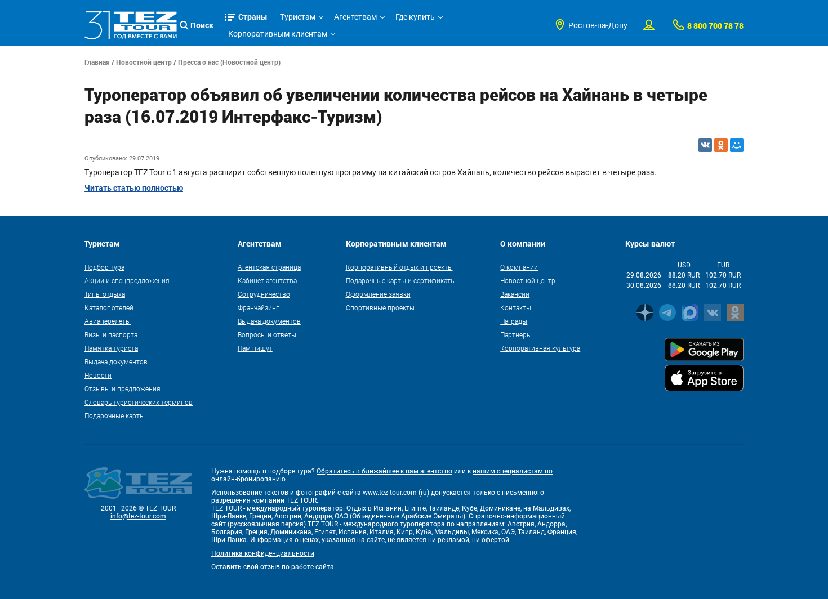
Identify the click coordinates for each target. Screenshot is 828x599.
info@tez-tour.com (138, 516)
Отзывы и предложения (122, 388)
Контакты (515, 307)
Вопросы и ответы (267, 334)
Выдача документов (116, 361)
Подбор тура (104, 266)
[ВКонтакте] (705, 145)
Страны (253, 16)
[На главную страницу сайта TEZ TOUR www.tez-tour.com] (130, 25)
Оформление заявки (378, 293)
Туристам (297, 16)
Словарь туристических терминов (138, 401)
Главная (97, 61)
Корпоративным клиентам (277, 33)
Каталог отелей (108, 307)
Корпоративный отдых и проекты (399, 266)
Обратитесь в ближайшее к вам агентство (384, 471)
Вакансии (514, 293)
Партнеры (516, 334)
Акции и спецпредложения (127, 280)
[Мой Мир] (737, 145)
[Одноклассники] (721, 145)
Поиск (201, 25)
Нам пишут (255, 347)
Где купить (415, 16)
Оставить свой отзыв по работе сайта (272, 567)
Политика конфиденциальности (262, 553)
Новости (98, 374)
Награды (513, 320)
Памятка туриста (111, 347)
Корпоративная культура (540, 347)
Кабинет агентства (267, 280)
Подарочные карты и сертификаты (401, 280)
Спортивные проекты (380, 307)
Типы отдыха (104, 293)
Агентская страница (269, 266)
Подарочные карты (114, 415)
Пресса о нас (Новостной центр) (229, 61)
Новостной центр (144, 61)
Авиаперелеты (107, 320)
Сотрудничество (264, 293)
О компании (519, 266)
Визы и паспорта (110, 334)
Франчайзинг (258, 307)
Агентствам (355, 16)
